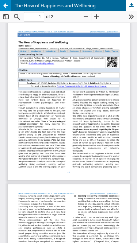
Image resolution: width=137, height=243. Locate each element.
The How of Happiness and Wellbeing (55, 5)
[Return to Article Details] (5, 5)
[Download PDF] (131, 5)
